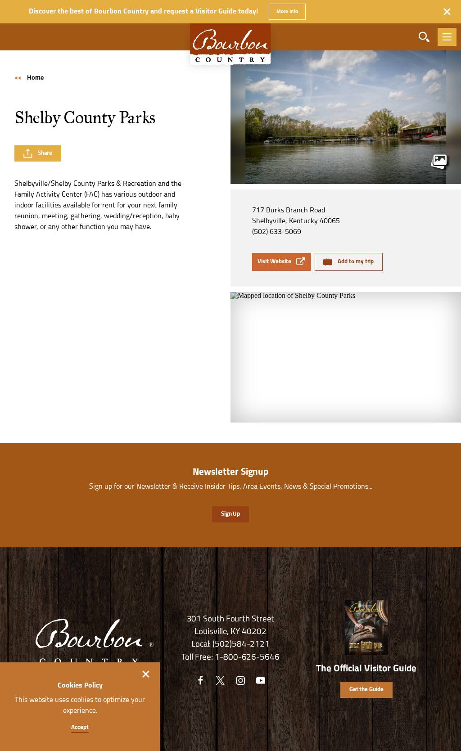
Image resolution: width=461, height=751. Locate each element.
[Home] (230, 48)
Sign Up (230, 514)
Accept (80, 727)
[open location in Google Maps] (345, 357)
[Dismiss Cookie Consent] (145, 674)
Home (29, 78)
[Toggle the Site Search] (424, 37)
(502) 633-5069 (276, 232)
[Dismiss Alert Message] (447, 11)
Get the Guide (366, 690)
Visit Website (274, 262)
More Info (287, 11)
